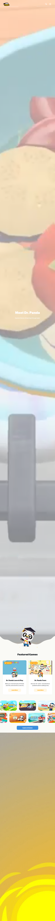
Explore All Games (28, 727)
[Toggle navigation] (48, 4)
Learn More (15, 690)
